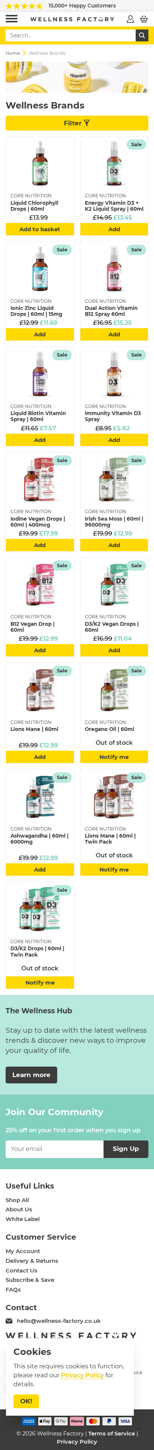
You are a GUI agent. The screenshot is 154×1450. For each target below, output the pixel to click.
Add (114, 229)
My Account (23, 1251)
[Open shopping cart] (143, 19)
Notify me (114, 756)
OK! (26, 1401)
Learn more (31, 1075)
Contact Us (21, 1270)
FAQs (13, 1289)
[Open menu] (12, 19)
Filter (73, 123)
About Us (19, 1209)
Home (13, 53)
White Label (23, 1219)
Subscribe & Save (30, 1280)
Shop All (17, 1200)
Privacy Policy (77, 1441)
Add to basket (39, 229)
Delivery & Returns (32, 1261)
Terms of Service (111, 1433)
